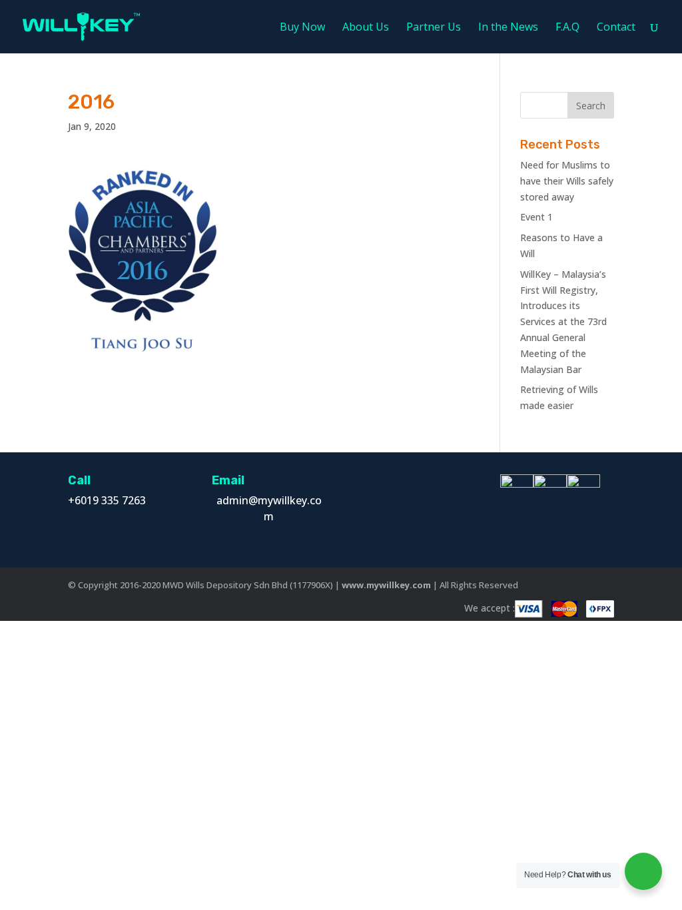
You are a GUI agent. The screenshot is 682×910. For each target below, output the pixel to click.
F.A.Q (567, 28)
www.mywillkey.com (386, 585)
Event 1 (536, 217)
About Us (365, 28)
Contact (616, 28)
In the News (508, 28)
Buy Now (302, 28)
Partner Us (433, 28)
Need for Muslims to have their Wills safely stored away (566, 181)
